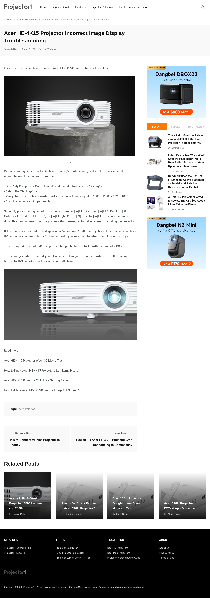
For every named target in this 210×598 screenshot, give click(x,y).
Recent (156, 127)
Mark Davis (122, 514)
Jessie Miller (19, 514)
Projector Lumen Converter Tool (73, 557)
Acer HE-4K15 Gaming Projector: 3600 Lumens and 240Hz (25, 503)
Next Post (120, 433)
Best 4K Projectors (117, 547)
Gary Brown (176, 192)
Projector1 (29, 587)
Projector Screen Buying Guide (123, 557)
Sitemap (62, 587)
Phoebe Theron (73, 514)
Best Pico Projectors (118, 552)
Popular (176, 127)
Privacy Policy (166, 552)
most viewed (196, 127)
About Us (164, 547)
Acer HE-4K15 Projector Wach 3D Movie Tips (33, 360)
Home (43, 7)
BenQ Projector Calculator (70, 552)
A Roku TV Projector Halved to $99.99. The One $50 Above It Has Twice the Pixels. (186, 201)
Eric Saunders (177, 171)
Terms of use (166, 557)
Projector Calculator (102, 7)
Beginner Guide (61, 7)
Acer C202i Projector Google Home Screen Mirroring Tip (127, 503)
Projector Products (14, 552)
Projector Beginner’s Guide (18, 547)
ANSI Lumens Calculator (133, 7)
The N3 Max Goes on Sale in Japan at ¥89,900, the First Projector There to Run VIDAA (187, 139)
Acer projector (26, 409)
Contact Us (75, 587)
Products (80, 7)
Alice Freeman (177, 209)
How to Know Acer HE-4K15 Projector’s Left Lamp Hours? (42, 370)
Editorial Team (177, 148)
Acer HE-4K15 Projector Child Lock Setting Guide (36, 380)
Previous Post (23, 433)
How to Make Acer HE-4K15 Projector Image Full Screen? (41, 390)
